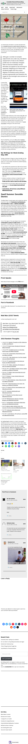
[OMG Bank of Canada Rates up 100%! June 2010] (18, 463)
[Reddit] (11, 627)
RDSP (6, 7)
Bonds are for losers (6, 716)
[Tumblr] (19, 624)
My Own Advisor (11, 498)
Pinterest (7, 427)
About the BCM (5, 9)
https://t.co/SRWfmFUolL (10, 327)
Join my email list (6, 658)
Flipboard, (12, 427)
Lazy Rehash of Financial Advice (8, 648)
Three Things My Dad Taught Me (8, 646)
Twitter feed (6, 421)
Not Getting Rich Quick (6, 727)
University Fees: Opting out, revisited (9, 639)
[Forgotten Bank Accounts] (6, 463)
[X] (17, 627)
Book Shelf (12, 7)
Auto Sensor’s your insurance (8, 243)
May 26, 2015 (16, 331)
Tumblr (2, 427)
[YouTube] (25, 624)
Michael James (11, 523)
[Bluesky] (14, 627)
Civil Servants (4, 128)
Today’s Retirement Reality (17, 252)
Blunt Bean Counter (5, 714)
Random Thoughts (16, 36)
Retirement (19, 7)
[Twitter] (7, 624)
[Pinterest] (13, 624)
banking (18, 265)
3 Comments (10, 35)
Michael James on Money (7, 725)
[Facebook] (3, 624)
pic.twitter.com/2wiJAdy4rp (11, 329)
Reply (24, 499)
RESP (2, 7)
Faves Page (13, 9)
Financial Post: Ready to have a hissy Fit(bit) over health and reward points (13, 248)
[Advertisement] (14, 689)
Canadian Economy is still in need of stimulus (14, 46)
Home (10, 17)
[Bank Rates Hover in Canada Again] (6, 477)
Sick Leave (21, 127)
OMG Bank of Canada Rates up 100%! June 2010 (18, 468)
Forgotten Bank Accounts (4, 467)
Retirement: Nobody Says (7, 644)
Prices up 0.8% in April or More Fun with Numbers (14, 181)
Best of (10, 36)
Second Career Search (6, 730)
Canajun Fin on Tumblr (6, 718)
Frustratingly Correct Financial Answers (12, 174)
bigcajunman (11, 542)
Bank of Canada (4, 36)
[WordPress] (16, 624)
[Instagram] (22, 624)
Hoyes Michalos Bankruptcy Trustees (10, 723)
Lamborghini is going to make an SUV (10, 222)
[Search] (25, 12)
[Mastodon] (10, 624)
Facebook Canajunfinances (7, 721)
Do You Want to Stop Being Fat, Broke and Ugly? (12, 641)
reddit (22, 426)
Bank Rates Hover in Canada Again (5, 481)
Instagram (17, 427)
